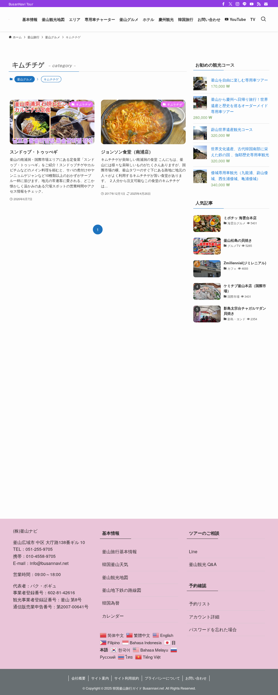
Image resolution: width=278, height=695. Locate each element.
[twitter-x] (230, 4)
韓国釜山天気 (115, 564)
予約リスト (200, 603)
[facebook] (223, 4)
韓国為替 (110, 603)
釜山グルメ (24, 79)
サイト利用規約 (126, 678)
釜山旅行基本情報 (119, 551)
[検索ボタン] (263, 19)
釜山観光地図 (115, 577)
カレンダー (113, 616)
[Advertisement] (231, 366)
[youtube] (251, 4)
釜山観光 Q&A (203, 564)
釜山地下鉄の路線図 (121, 590)
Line (193, 551)
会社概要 (78, 678)
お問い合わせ (196, 678)
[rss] (258, 4)
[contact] (265, 4)
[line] (244, 4)
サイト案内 (100, 678)
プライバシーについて (162, 678)
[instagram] (237, 4)
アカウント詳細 (204, 617)
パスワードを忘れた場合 (213, 629)
